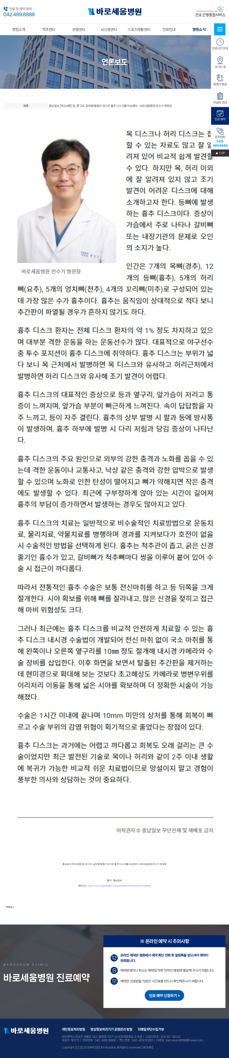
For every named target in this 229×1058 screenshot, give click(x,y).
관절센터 (78, 29)
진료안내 (169, 29)
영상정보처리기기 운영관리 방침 (111, 1029)
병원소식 (199, 29)
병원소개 (18, 29)
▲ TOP (220, 153)
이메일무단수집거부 (151, 1029)
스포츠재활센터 (139, 29)
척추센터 (48, 29)
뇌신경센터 (109, 29)
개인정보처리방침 (73, 1029)
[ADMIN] (147, 1047)
